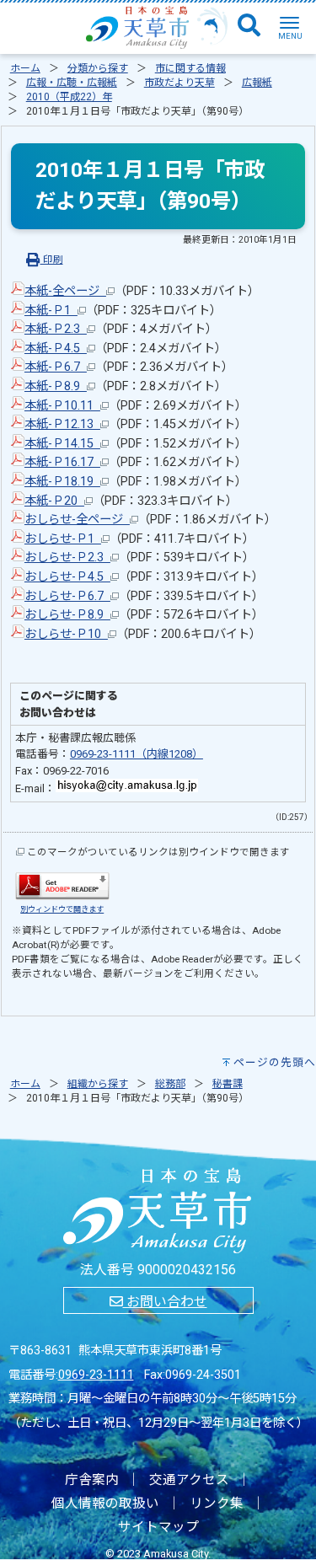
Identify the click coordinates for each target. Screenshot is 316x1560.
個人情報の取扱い (105, 1503)
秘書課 (227, 1084)
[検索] (249, 26)
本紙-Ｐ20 (54, 501)
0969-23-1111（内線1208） (136, 754)
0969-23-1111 (96, 1375)
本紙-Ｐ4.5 (55, 348)
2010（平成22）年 (69, 97)
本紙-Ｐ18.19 (62, 481)
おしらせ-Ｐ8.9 (67, 615)
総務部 (170, 1084)
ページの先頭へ (274, 1062)
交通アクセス (189, 1480)
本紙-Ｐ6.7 (55, 367)
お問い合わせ (165, 1302)
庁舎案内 (92, 1480)
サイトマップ (158, 1527)
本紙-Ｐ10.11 (62, 406)
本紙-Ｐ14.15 (62, 444)
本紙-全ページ (65, 291)
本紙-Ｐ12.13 (62, 424)
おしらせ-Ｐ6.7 (67, 596)
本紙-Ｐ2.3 (55, 329)
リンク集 (217, 1503)
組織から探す (97, 1084)
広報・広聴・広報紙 (71, 82)
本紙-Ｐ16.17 (62, 462)
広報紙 (257, 82)
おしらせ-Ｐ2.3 (67, 557)
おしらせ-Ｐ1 (62, 539)
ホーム (25, 68)
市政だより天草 (179, 82)
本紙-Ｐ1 (51, 310)
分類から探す (97, 68)
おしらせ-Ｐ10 (66, 634)
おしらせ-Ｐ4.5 (67, 577)
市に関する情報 (190, 68)
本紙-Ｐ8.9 (55, 386)
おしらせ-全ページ (77, 519)
